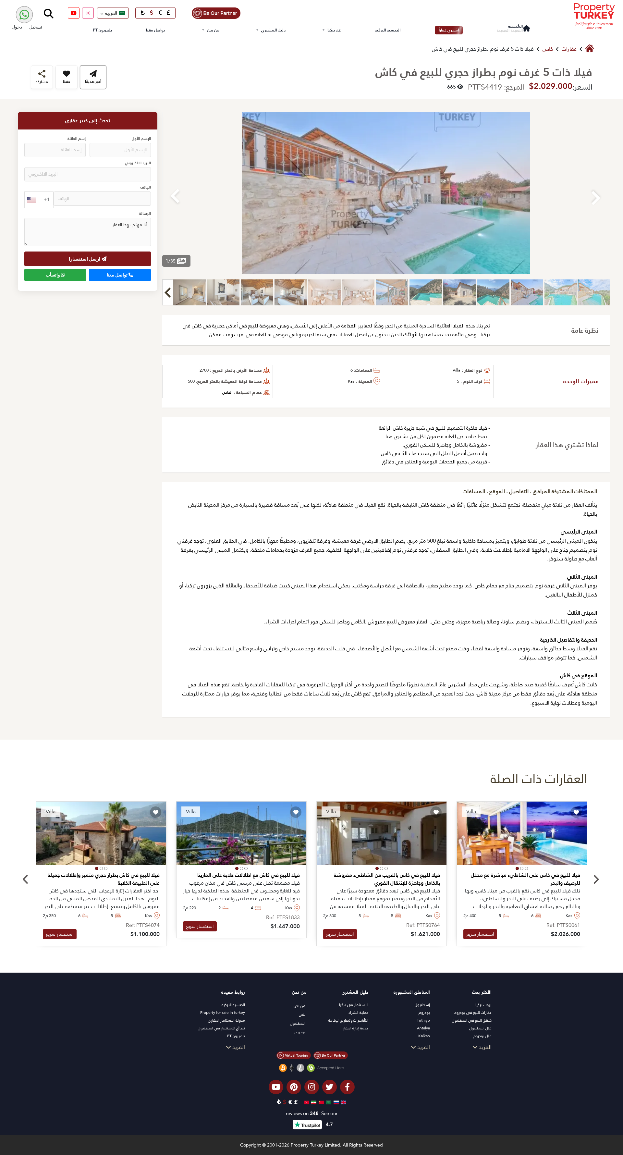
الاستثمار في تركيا (353, 1004)
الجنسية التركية (387, 30)
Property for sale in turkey (222, 1012)
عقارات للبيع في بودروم (473, 1012)
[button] (526, 868)
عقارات (569, 49)
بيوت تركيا (483, 1004)
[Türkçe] (305, 1102)
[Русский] (335, 1102)
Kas (351, 381)
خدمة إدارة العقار (355, 1028)
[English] (343, 1102)
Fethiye (423, 1020)
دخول (17, 27)
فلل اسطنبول (480, 1028)
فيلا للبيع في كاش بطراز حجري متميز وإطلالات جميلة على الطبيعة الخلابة (104, 879)
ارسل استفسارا (85, 259)
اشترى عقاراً (449, 30)
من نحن (213, 30)
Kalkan (424, 1035)
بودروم (424, 1012)
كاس (548, 49)
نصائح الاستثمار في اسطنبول (221, 1028)
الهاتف (145, 187)
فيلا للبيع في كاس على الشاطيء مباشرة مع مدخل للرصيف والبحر (525, 879)
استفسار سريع (480, 934)
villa (456, 370)
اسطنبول (297, 1023)
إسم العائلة (76, 138)
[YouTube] (73, 13)
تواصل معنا (155, 30)
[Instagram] (88, 13)
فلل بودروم (482, 1035)
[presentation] (25, 880)
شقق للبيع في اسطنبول (472, 1020)
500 (191, 381)
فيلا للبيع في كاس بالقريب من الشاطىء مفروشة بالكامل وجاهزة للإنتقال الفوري (387, 879)
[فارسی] (313, 1102)
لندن (302, 1014)
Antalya (423, 1028)
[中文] (320, 1102)
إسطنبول (422, 1004)
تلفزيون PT (102, 30)
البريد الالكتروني (138, 163)
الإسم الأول (141, 138)
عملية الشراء (358, 1012)
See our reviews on (311, 1113)
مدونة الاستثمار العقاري (226, 1020)
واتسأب (53, 274)
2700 (204, 370)
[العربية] (328, 1102)
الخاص (227, 392)
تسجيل (35, 27)
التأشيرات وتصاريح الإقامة (348, 1020)
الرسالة (145, 213)
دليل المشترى (273, 30)
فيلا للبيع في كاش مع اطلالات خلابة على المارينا (248, 875)
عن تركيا (334, 30)
